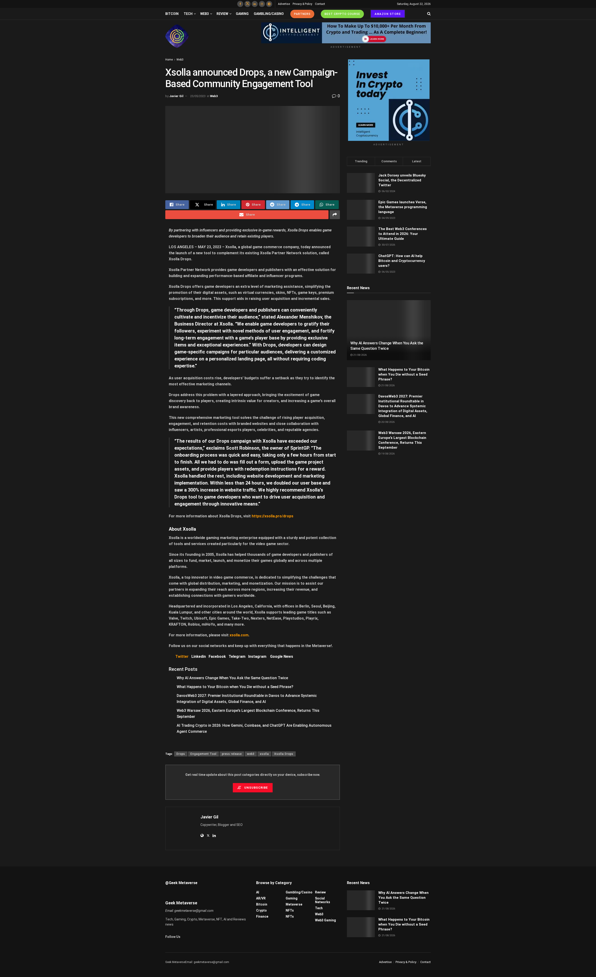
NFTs (290, 910)
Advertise (284, 4)
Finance (262, 916)
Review (222, 14)
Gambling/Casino (269, 14)
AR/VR (261, 898)
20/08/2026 (387, 422)
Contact (320, 4)
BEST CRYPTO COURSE (342, 14)
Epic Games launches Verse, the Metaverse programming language (402, 207)
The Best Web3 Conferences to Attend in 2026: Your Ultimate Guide (402, 234)
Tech (188, 14)
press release (232, 754)
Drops (180, 754)
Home (169, 59)
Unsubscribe (255, 787)
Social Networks (322, 900)
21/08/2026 (359, 354)
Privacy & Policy (302, 4)
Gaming (242, 14)
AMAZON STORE (388, 14)
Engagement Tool (203, 754)
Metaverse (294, 904)
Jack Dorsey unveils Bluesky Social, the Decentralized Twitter (402, 180)
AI (257, 892)
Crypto (261, 910)
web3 (250, 754)
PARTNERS (302, 14)
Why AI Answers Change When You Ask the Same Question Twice (232, 678)
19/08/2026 (387, 453)
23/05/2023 (198, 96)
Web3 (204, 14)
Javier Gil (176, 96)
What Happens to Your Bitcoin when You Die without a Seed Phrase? (235, 687)
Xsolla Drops (283, 754)
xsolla (264, 754)
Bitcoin (172, 14)
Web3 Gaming (325, 920)
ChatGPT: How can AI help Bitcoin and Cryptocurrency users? (401, 261)
